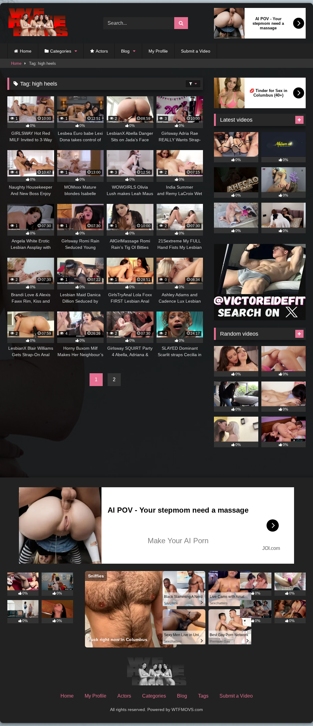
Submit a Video (195, 51)
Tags (203, 695)
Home (25, 51)
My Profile (158, 51)
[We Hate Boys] (48, 23)
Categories (60, 51)
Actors (102, 51)
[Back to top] (294, 708)
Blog (125, 51)
